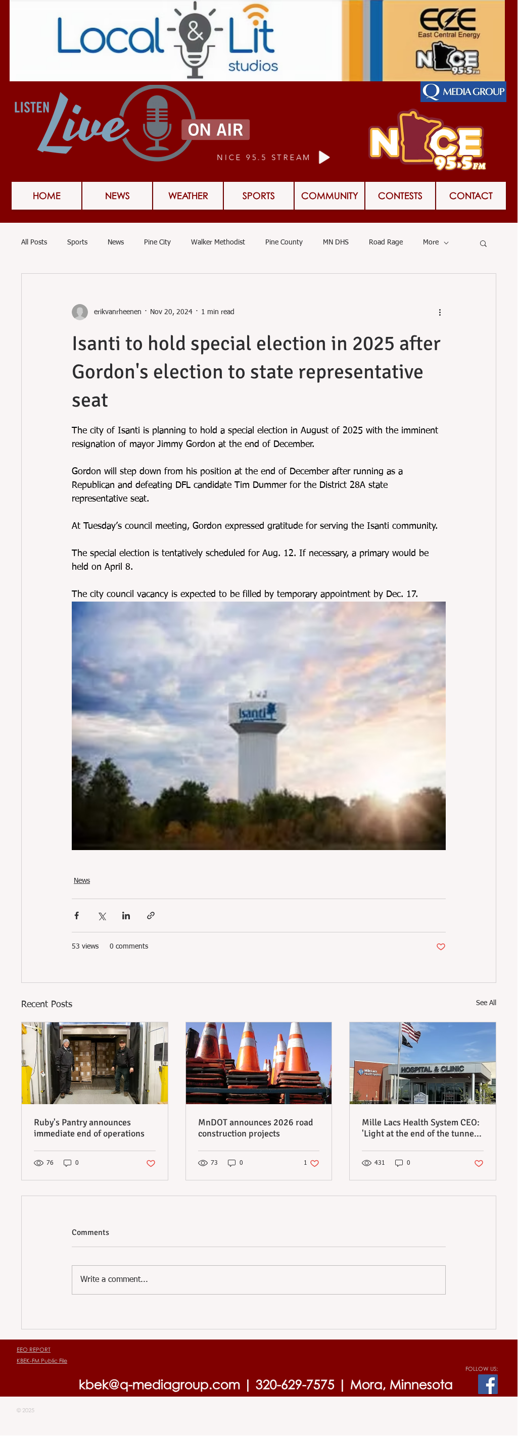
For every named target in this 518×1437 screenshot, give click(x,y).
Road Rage (386, 242)
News (116, 242)
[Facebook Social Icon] (488, 1384)
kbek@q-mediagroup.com (159, 1384)
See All (486, 1003)
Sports (77, 242)
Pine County (284, 242)
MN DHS (336, 242)
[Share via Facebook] (76, 915)
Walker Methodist (218, 242)
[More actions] (440, 312)
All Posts (34, 242)
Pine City (157, 242)
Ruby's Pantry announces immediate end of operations (89, 1128)
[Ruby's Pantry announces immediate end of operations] (95, 1063)
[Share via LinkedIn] (126, 915)
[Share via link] (151, 915)
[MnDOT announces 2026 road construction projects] (259, 1063)
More (431, 242)
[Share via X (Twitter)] (101, 915)
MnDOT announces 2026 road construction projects (255, 1128)
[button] (400, 196)
